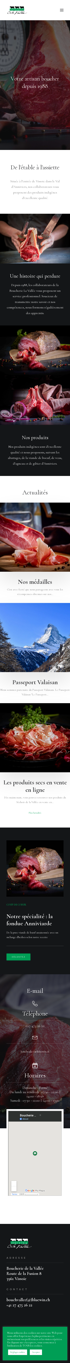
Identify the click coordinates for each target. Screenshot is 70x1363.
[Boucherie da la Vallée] (17, 10)
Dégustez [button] (18, 957)
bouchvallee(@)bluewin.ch (35, 1051)
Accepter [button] (36, 1352)
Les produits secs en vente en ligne (35, 786)
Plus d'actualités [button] (35, 813)
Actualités (58, 510)
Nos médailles (35, 582)
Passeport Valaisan (35, 682)
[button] (61, 10)
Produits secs (56, 711)
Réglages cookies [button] (17, 1352)
